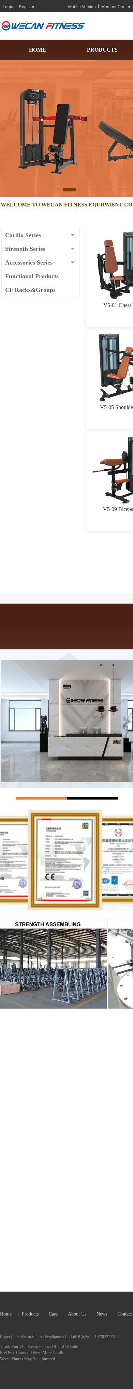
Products (30, 1314)
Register (26, 6)
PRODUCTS (102, 50)
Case (53, 1314)
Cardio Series (23, 235)
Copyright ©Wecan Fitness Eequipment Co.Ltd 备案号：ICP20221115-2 (60, 1336)
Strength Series (25, 248)
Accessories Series (29, 262)
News (102, 1314)
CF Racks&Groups (30, 289)
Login (8, 6)
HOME (37, 50)
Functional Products (32, 276)
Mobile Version (82, 6)
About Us (77, 1314)
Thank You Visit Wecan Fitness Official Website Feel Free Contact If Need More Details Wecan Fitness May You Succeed (39, 1352)
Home (6, 1314)
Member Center (115, 6)
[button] (58, 189)
